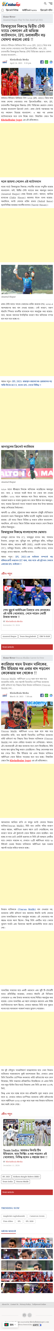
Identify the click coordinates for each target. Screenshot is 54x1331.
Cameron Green (37, 1216)
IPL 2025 (6, 1176)
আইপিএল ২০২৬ (29, 10)
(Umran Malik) (27, 909)
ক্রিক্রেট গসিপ (46, 10)
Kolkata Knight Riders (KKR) (26, 1176)
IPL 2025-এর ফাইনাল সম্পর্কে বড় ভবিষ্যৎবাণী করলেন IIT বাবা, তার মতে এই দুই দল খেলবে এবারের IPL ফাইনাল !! (27, 560)
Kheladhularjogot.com (39, 1322)
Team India (8, 1181)
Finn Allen (8, 1221)
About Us (5, 1304)
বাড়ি (3, 10)
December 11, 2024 (11, 1165)
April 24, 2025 (16, 63)
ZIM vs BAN (44, 636)
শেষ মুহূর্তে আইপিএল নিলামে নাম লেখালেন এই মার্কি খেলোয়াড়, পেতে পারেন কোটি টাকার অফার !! (26, 613)
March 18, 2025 (16, 696)
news (12, 17)
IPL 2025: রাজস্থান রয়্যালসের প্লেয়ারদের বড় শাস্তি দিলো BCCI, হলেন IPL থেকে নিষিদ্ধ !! (26, 383)
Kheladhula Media (14, 621)
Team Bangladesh (28, 636)
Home (6, 17)
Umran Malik (22, 1181)
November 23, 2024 (11, 625)
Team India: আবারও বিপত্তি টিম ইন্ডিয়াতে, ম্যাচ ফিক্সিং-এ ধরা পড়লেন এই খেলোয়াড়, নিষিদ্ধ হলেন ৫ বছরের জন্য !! (25, 1154)
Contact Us (14, 1304)
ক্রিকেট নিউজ (12, 10)
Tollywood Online (39, 1304)
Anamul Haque (9, 636)
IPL (19, 1221)
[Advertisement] (27, 150)
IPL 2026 (29, 1221)
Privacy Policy (25, 1304)
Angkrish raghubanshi (14, 1216)
